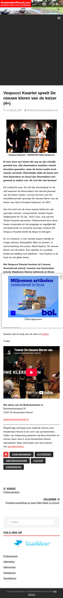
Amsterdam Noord (16, 461)
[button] (58, 17)
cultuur (38, 461)
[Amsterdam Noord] (31, 12)
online (45, 334)
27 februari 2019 (14, 110)
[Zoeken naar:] (31, 522)
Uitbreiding (9, 561)
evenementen (13, 467)
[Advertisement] (31, 54)
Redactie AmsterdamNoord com (42, 110)
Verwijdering (9, 578)
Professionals (10, 556)
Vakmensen (9, 567)
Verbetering (9, 572)
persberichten (16, 446)
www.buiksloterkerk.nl (16, 419)
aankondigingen (21, 454)
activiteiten (44, 454)
